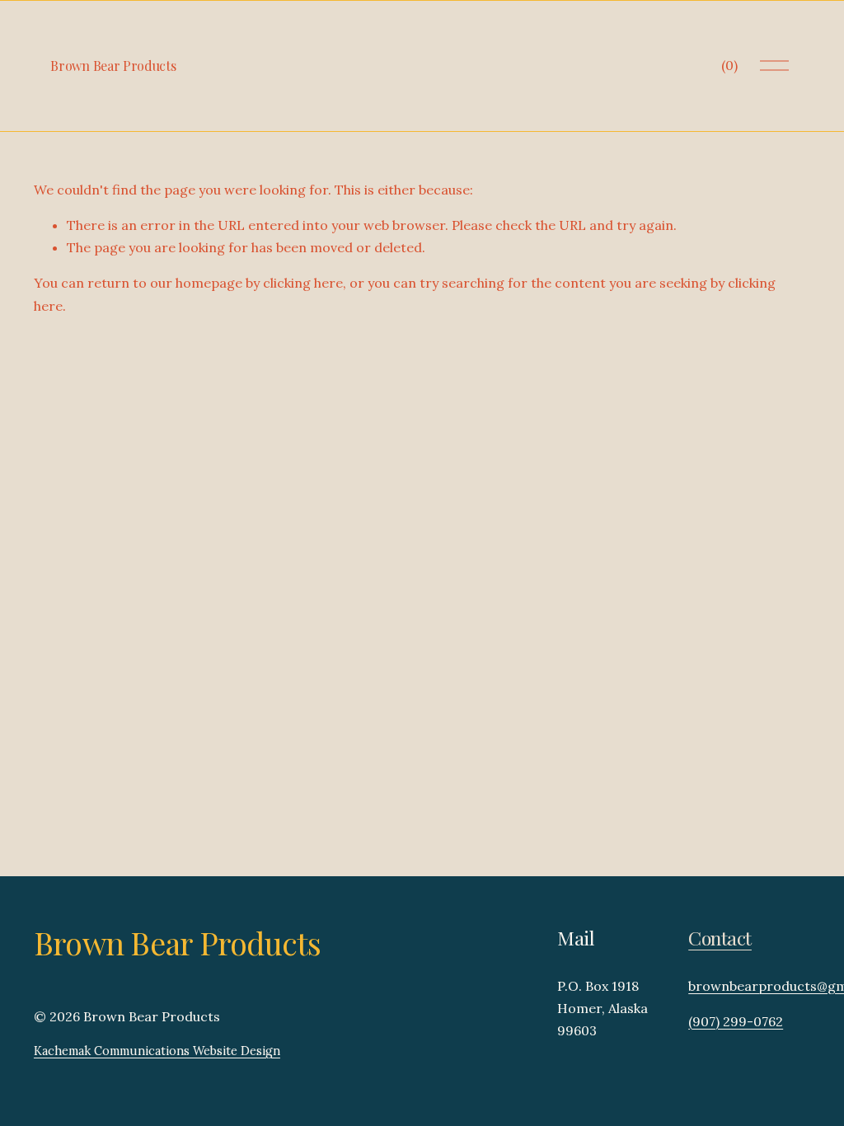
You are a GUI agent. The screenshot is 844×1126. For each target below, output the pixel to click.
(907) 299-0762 (735, 1021)
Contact (720, 937)
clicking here (303, 282)
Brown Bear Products (113, 65)
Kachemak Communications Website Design (157, 1051)
